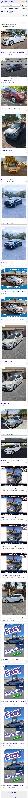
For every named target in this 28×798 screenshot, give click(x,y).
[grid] (7, 12)
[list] (2, 12)
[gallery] (10, 12)
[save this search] (26, 5)
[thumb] (4, 12)
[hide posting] (26, 54)
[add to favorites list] (2, 54)
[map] (12, 12)
